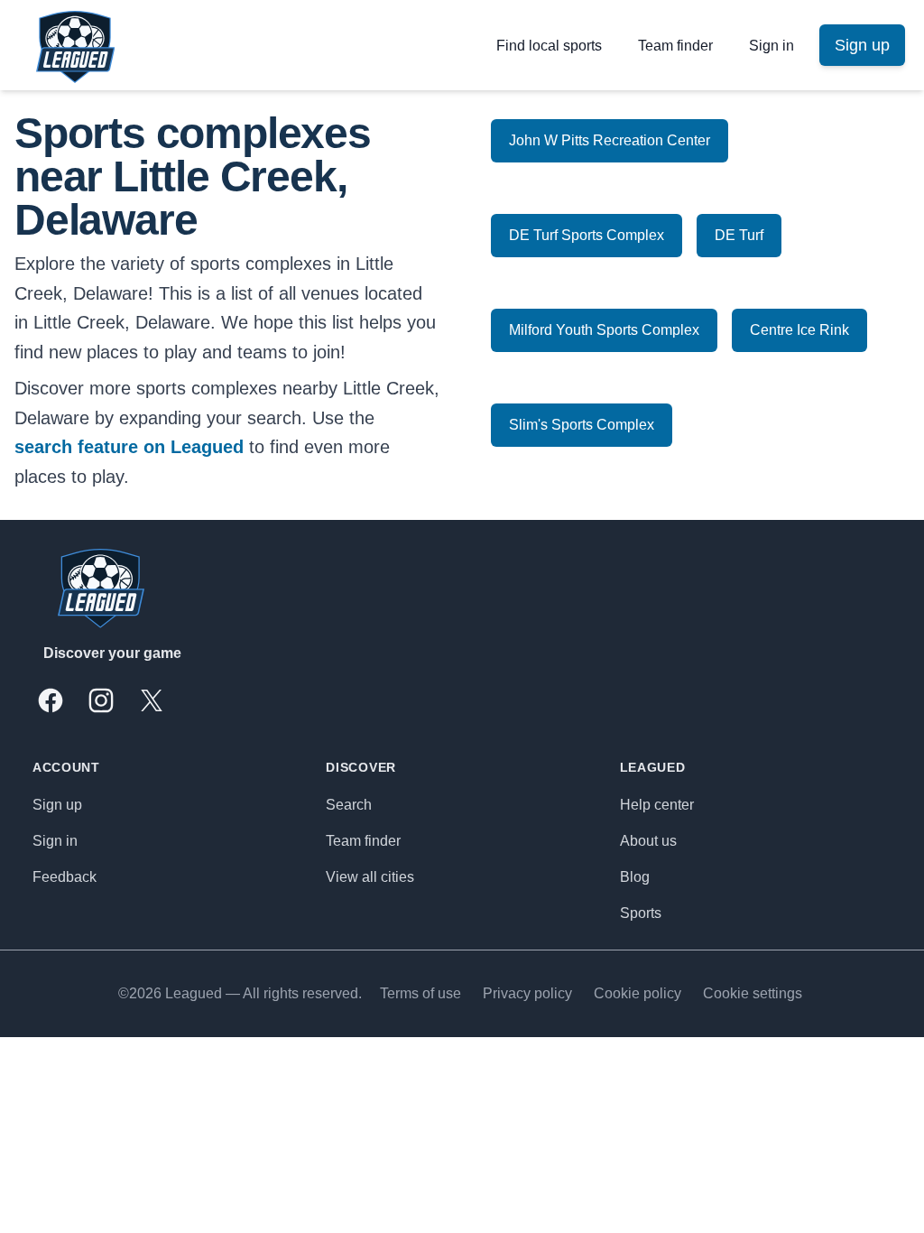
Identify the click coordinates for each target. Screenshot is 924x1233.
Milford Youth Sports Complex (604, 330)
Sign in (771, 45)
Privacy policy (527, 993)
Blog (635, 877)
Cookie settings (752, 993)
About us (648, 840)
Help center (657, 804)
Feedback (64, 877)
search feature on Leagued (129, 447)
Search (349, 804)
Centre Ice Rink (799, 330)
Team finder (675, 45)
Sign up (57, 804)
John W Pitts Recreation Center (609, 140)
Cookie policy (637, 993)
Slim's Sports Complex (581, 424)
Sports (640, 913)
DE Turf (739, 235)
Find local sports (549, 45)
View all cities (370, 877)
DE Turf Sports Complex (586, 235)
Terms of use (420, 993)
